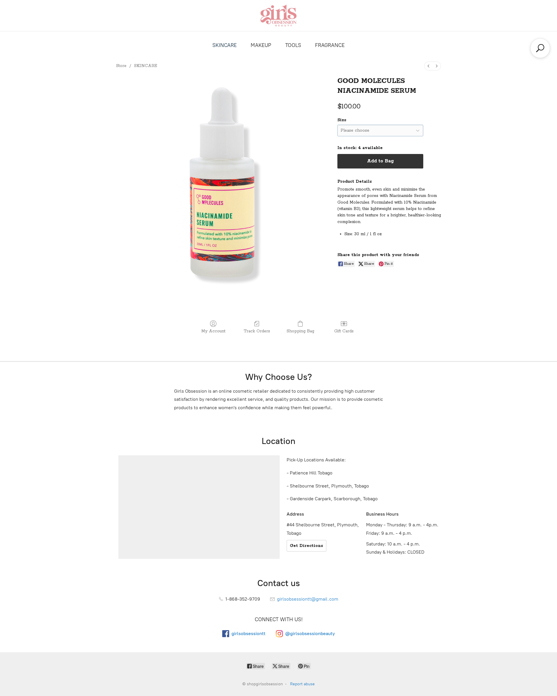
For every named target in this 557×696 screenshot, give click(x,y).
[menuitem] (428, 66)
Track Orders (257, 331)
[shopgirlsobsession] (278, 15)
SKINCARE (224, 45)
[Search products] (540, 48)
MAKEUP (261, 45)
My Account (213, 331)
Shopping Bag (300, 331)
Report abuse (302, 684)
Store (121, 65)
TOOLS (293, 45)
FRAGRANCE (330, 45)
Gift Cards (344, 331)
